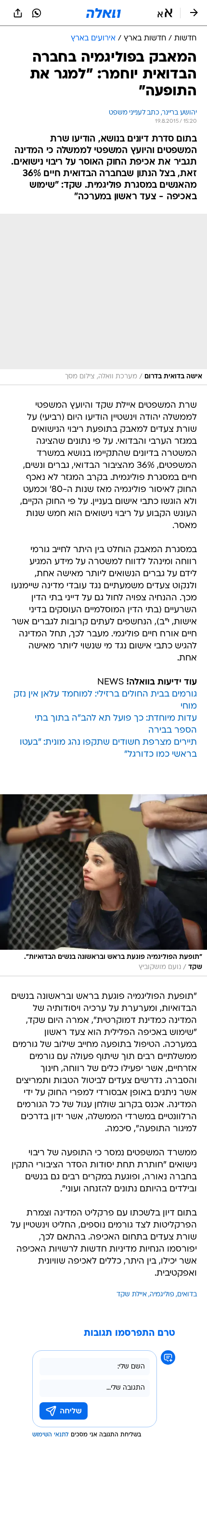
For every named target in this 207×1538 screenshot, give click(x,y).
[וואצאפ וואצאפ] (36, 13)
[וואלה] (103, 13)
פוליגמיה (162, 1295)
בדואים (187, 1295)
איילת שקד (131, 1295)
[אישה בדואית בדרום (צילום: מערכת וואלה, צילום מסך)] (103, 299)
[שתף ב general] (18, 13)
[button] (164, 13)
